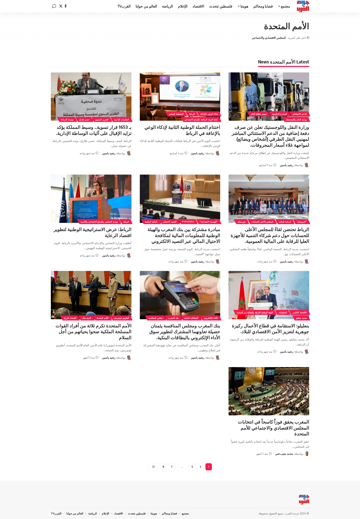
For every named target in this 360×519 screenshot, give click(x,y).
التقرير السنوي (102, 119)
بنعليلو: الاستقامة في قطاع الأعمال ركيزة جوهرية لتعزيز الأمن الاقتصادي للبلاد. (270, 328)
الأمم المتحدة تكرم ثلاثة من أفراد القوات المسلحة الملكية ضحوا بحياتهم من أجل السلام (93, 331)
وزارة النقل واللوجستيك (296, 119)
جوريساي (242, 221)
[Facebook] (66, 6)
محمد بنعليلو (301, 318)
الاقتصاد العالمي (299, 312)
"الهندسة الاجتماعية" (209, 221)
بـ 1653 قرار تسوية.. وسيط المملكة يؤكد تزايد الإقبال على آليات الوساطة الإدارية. (93, 130)
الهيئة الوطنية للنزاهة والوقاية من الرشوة (255, 312)
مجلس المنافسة (156, 318)
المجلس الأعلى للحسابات (262, 221)
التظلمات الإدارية (121, 119)
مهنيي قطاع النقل (258, 114)
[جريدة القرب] (303, 6)
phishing (188, 221)
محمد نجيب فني (284, 453)
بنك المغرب (173, 318)
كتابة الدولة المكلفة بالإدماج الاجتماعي (201, 119)
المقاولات (283, 312)
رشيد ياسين (286, 165)
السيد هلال (86, 318)
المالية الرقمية (151, 221)
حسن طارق (84, 119)
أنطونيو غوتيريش (121, 318)
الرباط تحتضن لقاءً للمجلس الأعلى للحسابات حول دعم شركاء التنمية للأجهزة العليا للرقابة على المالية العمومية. (270, 235)
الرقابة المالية (285, 221)
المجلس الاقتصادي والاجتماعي (269, 37)
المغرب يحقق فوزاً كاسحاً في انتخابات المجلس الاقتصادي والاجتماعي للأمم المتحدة (273, 427)
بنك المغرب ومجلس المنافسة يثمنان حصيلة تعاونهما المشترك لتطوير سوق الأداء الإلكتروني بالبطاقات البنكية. (184, 331)
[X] (61, 6)
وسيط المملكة (67, 119)
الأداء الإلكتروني (211, 318)
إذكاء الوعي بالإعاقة (209, 114)
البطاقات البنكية (191, 318)
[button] (54, 6)
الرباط (192, 114)
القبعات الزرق (70, 318)
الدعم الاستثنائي (299, 114)
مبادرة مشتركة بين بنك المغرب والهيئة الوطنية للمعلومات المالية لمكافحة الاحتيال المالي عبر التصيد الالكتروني (184, 235)
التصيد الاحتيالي (169, 221)
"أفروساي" (302, 221)
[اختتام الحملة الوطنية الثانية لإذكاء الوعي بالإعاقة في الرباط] (180, 96)
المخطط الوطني (176, 114)
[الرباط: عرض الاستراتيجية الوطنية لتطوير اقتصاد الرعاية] (91, 199)
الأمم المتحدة (102, 318)
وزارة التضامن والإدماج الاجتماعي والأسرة (99, 221)
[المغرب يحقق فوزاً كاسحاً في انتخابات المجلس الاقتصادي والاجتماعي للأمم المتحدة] (269, 391)
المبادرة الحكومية (279, 114)
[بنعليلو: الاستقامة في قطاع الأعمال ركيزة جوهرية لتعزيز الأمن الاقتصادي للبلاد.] (269, 295)
